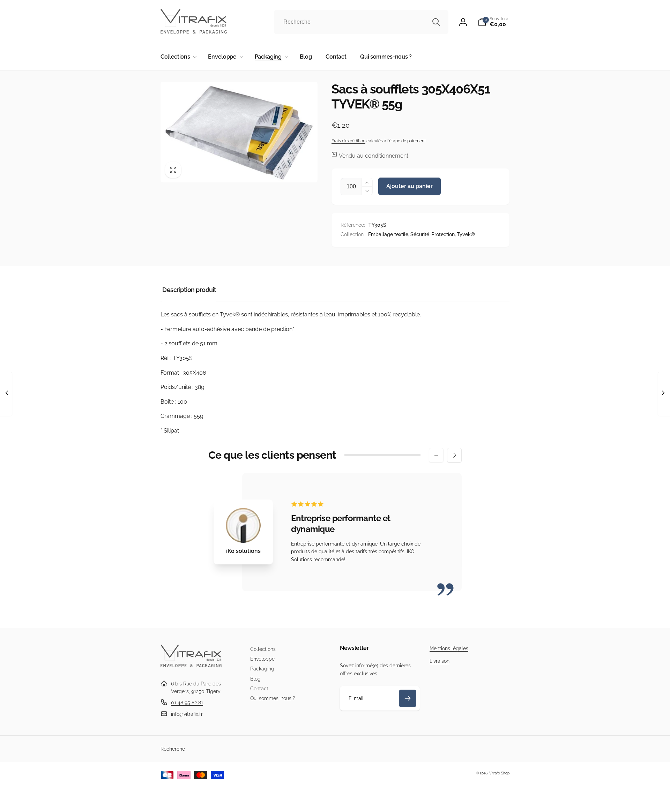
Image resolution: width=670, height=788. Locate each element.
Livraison (439, 661)
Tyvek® (466, 234)
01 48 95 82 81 (187, 702)
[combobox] (361, 22)
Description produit (189, 289)
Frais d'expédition (348, 140)
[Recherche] (436, 22)
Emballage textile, (388, 234)
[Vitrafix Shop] (191, 666)
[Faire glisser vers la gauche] (436, 455)
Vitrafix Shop (499, 773)
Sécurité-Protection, (433, 234)
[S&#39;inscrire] (407, 698)
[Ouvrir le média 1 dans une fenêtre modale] (239, 132)
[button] (493, 22)
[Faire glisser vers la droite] (454, 455)
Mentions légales (449, 648)
